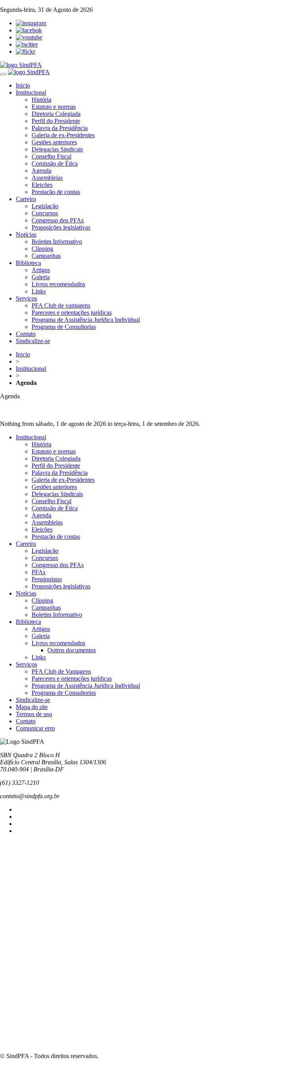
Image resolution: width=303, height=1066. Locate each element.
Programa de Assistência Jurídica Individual (86, 319)
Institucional (31, 92)
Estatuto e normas (54, 106)
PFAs (38, 572)
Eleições (42, 184)
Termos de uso (34, 714)
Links (39, 291)
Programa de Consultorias (64, 326)
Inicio (23, 354)
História (41, 99)
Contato (26, 333)
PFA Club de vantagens (61, 305)
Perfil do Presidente (56, 121)
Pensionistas (47, 579)
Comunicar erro (35, 728)
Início (23, 85)
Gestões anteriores (54, 142)
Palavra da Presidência (60, 128)
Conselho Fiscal (51, 156)
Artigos (41, 270)
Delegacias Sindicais (57, 149)
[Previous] (151, 404)
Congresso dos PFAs (58, 220)
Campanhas (46, 255)
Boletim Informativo (57, 241)
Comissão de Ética (55, 163)
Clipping (42, 248)
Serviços (26, 298)
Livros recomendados (58, 284)
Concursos (45, 213)
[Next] (151, 411)
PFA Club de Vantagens (61, 671)
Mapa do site (32, 707)
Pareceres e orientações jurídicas (72, 312)
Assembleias (47, 177)
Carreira (26, 199)
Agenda (41, 170)
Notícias (26, 234)
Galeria (41, 277)
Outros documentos (71, 650)
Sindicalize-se (33, 341)
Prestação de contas (56, 192)
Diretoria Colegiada (56, 113)
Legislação (45, 206)
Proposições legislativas (61, 227)
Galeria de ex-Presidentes (63, 135)
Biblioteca (28, 262)
